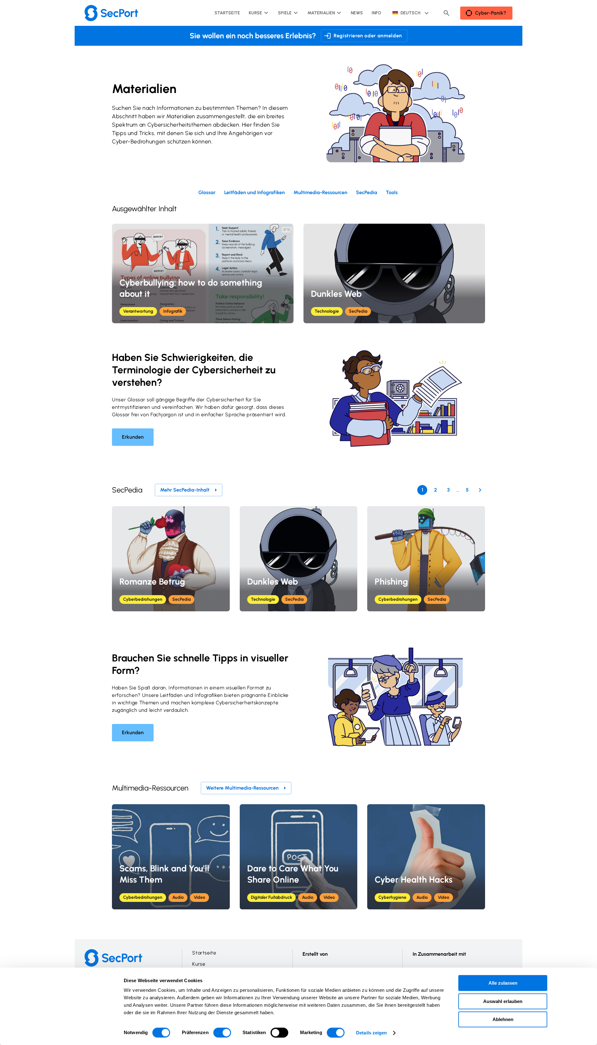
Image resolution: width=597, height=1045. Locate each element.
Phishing (391, 581)
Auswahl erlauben (502, 1001)
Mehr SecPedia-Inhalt (185, 490)
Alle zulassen (502, 983)
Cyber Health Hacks (413, 879)
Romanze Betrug (152, 581)
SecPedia (358, 311)
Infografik (172, 311)
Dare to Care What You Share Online (292, 874)
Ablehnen (503, 1019)
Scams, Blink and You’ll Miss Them (164, 874)
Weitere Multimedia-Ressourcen (242, 788)
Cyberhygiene (392, 897)
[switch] (222, 1033)
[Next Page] (480, 490)
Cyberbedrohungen (142, 599)
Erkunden (133, 437)
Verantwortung (138, 311)
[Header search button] (446, 13)
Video (199, 897)
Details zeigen (371, 1032)
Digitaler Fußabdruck (271, 897)
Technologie (327, 311)
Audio (178, 897)
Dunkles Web (336, 293)
